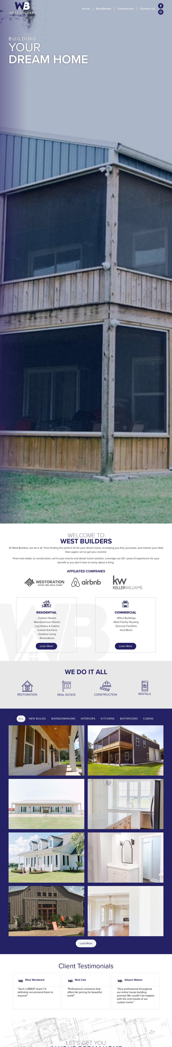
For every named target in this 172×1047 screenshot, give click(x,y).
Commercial (126, 9)
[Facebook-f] (160, 6)
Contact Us (147, 9)
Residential (103, 9)
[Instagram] (160, 12)
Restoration (27, 694)
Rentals (144, 694)
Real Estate (66, 695)
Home (86, 9)
